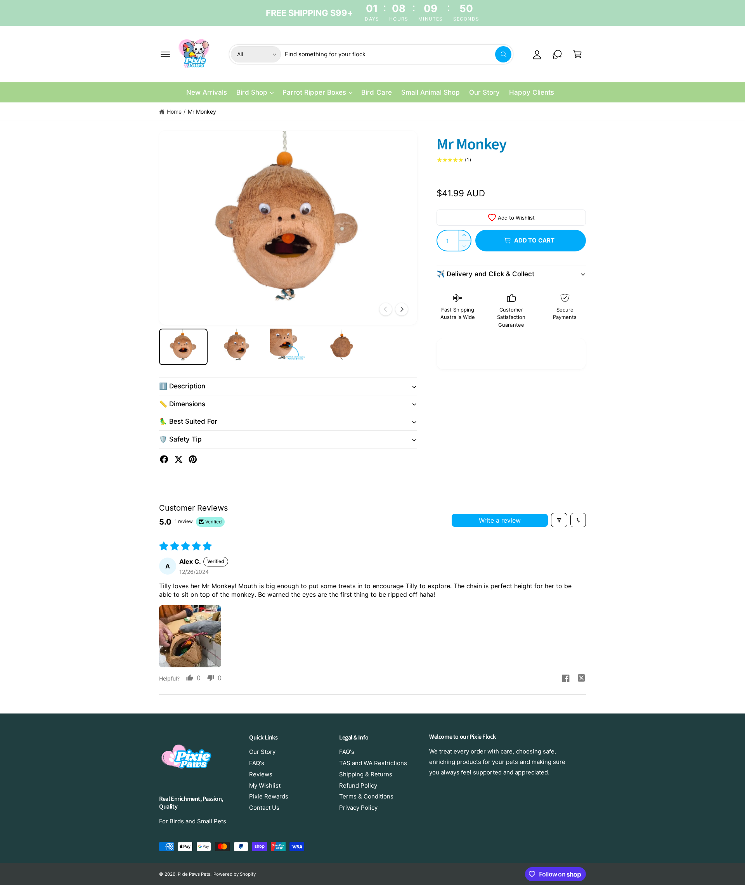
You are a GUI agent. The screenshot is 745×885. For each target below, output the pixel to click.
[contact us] (557, 54)
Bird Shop (251, 92)
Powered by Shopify (234, 874)
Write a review (500, 520)
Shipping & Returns (365, 774)
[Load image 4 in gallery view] (340, 347)
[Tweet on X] (178, 459)
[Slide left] (385, 309)
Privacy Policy (358, 807)
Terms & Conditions (366, 796)
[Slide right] (401, 309)
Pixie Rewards (268, 796)
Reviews (260, 774)
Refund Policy (358, 785)
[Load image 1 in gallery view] (183, 347)
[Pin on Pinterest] (193, 459)
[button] (165, 54)
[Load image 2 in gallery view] (235, 347)
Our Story (262, 751)
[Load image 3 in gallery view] (288, 347)
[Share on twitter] (581, 679)
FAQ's (256, 763)
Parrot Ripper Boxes (314, 92)
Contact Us (264, 807)
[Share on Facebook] (164, 459)
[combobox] (398, 54)
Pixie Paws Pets (194, 874)
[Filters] (559, 520)
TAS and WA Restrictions (373, 763)
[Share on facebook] (565, 679)
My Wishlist (265, 785)
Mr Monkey (202, 111)
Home (174, 111)
